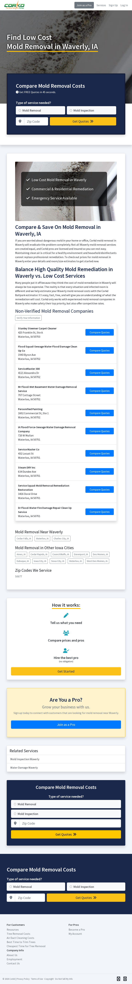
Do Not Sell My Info (64, 978)
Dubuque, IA (23, 561)
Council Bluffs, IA (60, 554)
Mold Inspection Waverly (24, 759)
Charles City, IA (61, 538)
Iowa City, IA (40, 561)
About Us (12, 955)
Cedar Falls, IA (24, 538)
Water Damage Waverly (24, 767)
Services (101, 5)
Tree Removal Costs (18, 933)
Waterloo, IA (42, 538)
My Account (75, 933)
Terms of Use (37, 978)
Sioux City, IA (57, 561)
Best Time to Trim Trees (21, 942)
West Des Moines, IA (97, 561)
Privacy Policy (23, 978)
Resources (13, 929)
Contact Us (13, 963)
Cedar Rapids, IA (39, 554)
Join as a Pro (84, 5)
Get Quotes (81, 121)
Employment (14, 959)
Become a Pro (77, 929)
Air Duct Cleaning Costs (20, 938)
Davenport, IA (81, 554)
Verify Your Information (28, 317)
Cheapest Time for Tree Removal (26, 946)
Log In (124, 5)
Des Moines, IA (100, 554)
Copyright (49, 978)
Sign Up (113, 5)
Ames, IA (21, 554)
